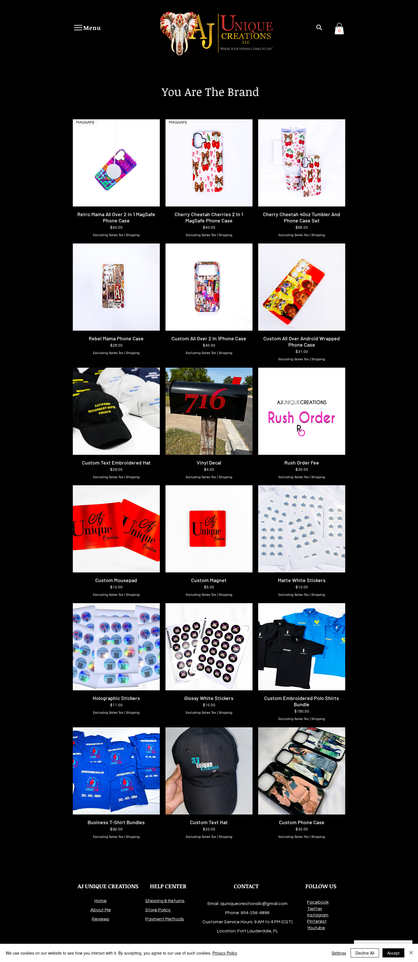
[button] (319, 27)
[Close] (411, 952)
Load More (209, 855)
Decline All (364, 953)
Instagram (317, 915)
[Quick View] (301, 162)
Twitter (314, 908)
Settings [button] (339, 953)
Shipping (133, 235)
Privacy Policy (224, 953)
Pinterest (317, 921)
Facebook (318, 902)
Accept (393, 953)
